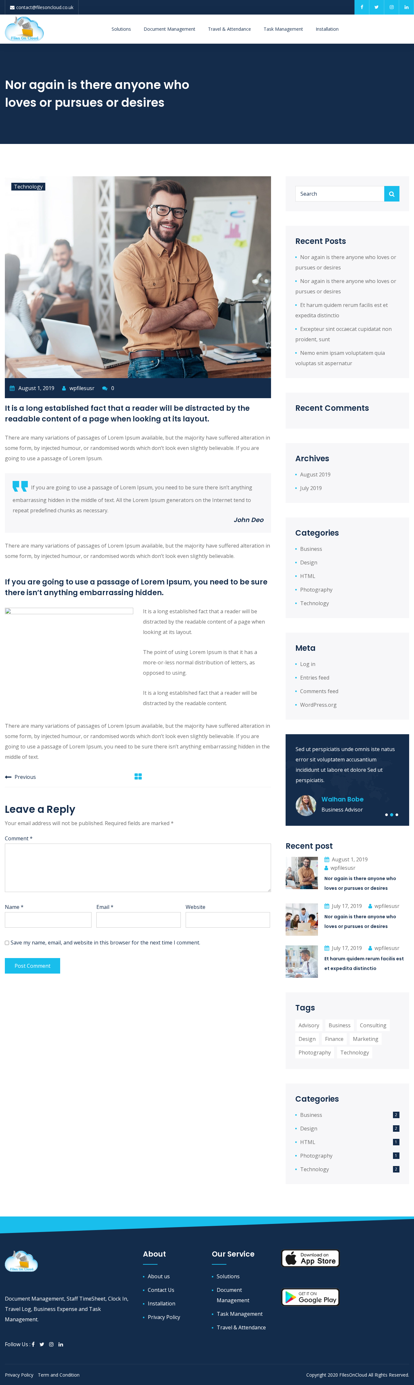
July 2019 (311, 488)
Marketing (365, 1038)
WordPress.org (318, 704)
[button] (386, 814)
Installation (327, 29)
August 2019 (315, 474)
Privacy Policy (164, 1317)
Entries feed (314, 677)
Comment (19, 838)
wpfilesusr (81, 388)
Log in (307, 664)
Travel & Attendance (229, 29)
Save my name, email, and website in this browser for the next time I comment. (105, 942)
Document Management (169, 29)
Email (105, 907)
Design (308, 562)
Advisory (309, 1025)
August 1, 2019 (350, 859)
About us (159, 1276)
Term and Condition (59, 1375)
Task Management (283, 29)
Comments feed (319, 691)
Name (14, 907)
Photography (316, 589)
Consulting (373, 1025)
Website (195, 907)
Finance (334, 1038)
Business (311, 548)
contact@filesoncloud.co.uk (44, 7)
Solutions (121, 29)
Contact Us (161, 1289)
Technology (28, 186)
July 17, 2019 (347, 906)
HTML (307, 576)
